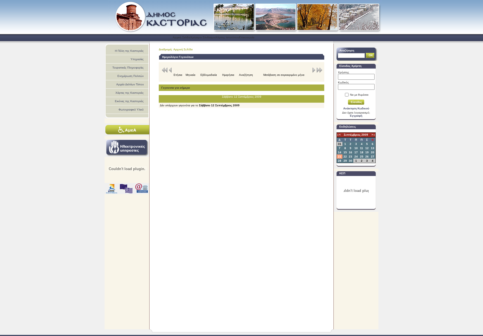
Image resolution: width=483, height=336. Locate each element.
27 (372, 156)
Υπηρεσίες (137, 59)
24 (356, 156)
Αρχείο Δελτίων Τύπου (130, 84)
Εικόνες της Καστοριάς (129, 101)
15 (345, 152)
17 (356, 152)
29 (345, 160)
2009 (364, 134)
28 (339, 160)
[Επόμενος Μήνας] (319, 71)
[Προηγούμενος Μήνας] (165, 71)
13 (372, 148)
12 (367, 148)
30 (350, 160)
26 (367, 156)
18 (361, 152)
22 (345, 156)
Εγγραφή (356, 115)
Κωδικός (343, 82)
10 (356, 148)
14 (339, 152)
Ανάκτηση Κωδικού (356, 108)
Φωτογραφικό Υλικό (131, 109)
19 (367, 152)
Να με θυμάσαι (359, 94)
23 (350, 156)
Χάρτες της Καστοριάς (129, 92)
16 (350, 152)
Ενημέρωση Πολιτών (130, 75)
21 (339, 156)
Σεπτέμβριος (352, 134)
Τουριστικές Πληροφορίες (128, 67)
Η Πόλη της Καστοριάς (129, 50)
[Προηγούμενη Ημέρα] (170, 71)
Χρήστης (343, 72)
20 (372, 152)
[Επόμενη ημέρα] (314, 71)
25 (361, 156)
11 (361, 148)
